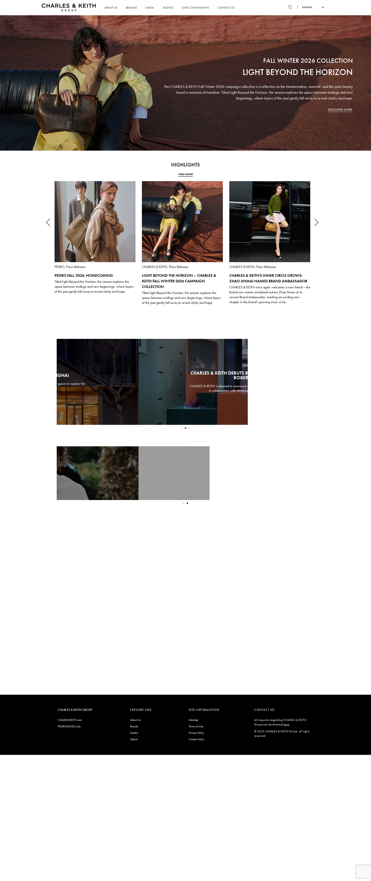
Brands (131, 7)
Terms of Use (196, 726)
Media (149, 7)
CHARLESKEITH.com (70, 720)
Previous (48, 221)
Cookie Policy (196, 739)
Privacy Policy (196, 733)
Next (316, 221)
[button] (181, 428)
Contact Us (225, 7)
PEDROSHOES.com (69, 726)
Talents (168, 7)
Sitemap (193, 720)
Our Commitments (195, 7)
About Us (110, 7)
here (286, 724)
